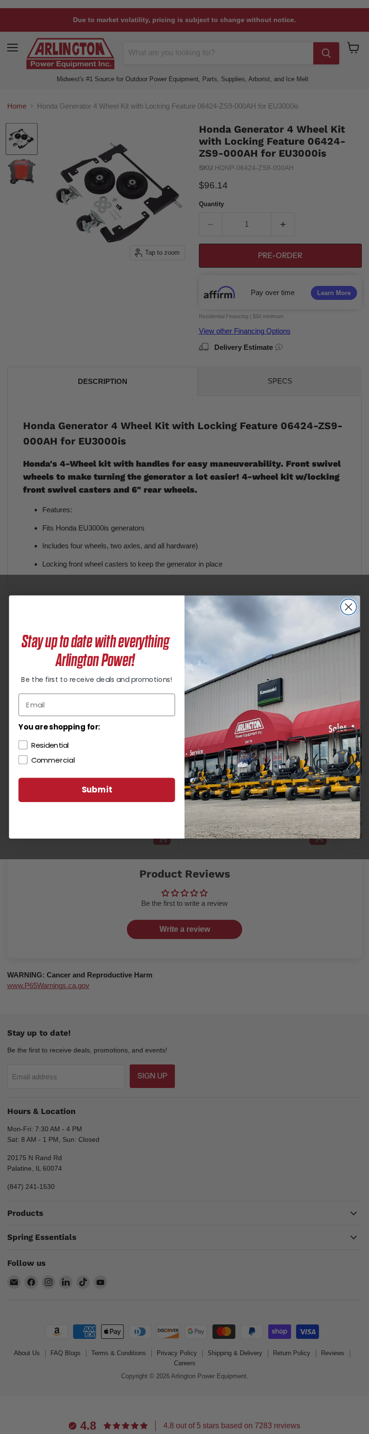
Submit (97, 789)
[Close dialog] (349, 607)
